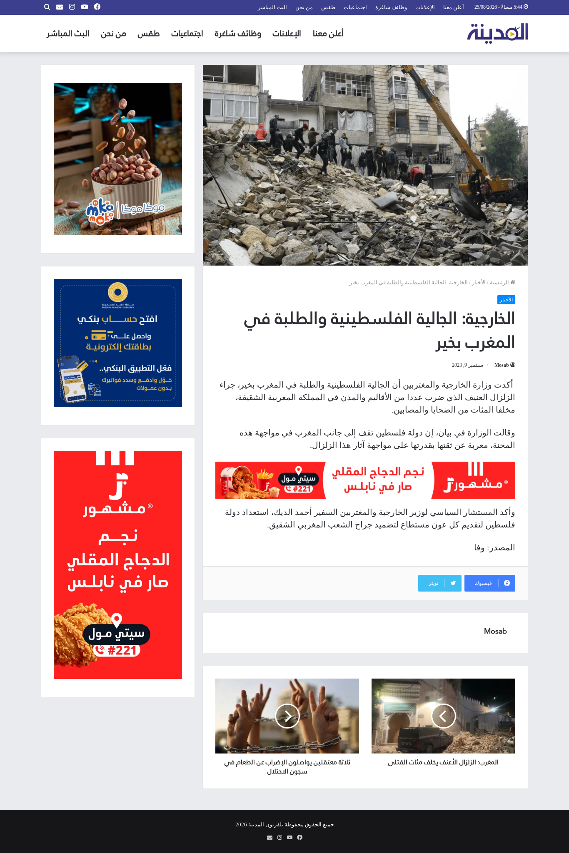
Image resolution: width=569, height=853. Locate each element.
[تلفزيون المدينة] (498, 33)
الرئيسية (500, 282)
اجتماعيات (355, 7)
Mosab (501, 365)
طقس (328, 7)
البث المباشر (272, 7)
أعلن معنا (453, 7)
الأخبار (479, 282)
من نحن (304, 7)
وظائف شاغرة (391, 7)
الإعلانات (425, 7)
